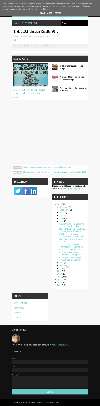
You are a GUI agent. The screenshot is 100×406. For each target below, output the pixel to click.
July (62, 215)
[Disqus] (50, 133)
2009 (59, 285)
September (65, 210)
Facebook (26, 191)
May (62, 221)
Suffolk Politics (47, 46)
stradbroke (31, 23)
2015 (59, 204)
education (18, 313)
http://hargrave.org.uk (70, 189)
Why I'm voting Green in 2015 (72, 250)
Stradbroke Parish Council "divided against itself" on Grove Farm (29, 91)
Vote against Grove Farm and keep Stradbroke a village (72, 78)
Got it (58, 13)
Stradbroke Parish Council (32, 46)
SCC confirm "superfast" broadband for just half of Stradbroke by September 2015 (54, 172)
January (63, 268)
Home (16, 23)
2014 (59, 271)
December (64, 207)
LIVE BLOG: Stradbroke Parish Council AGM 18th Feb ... (72, 230)
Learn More (46, 13)
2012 (59, 277)
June (62, 218)
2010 (59, 282)
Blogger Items (54, 402)
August (63, 213)
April (62, 263)
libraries (17, 318)
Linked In (33, 191)
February (64, 265)
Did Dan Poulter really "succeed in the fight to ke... (72, 253)
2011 (59, 280)
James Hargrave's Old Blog (33, 402)
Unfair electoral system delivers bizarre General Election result (47, 167)
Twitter (18, 191)
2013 (59, 274)
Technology (19, 308)
